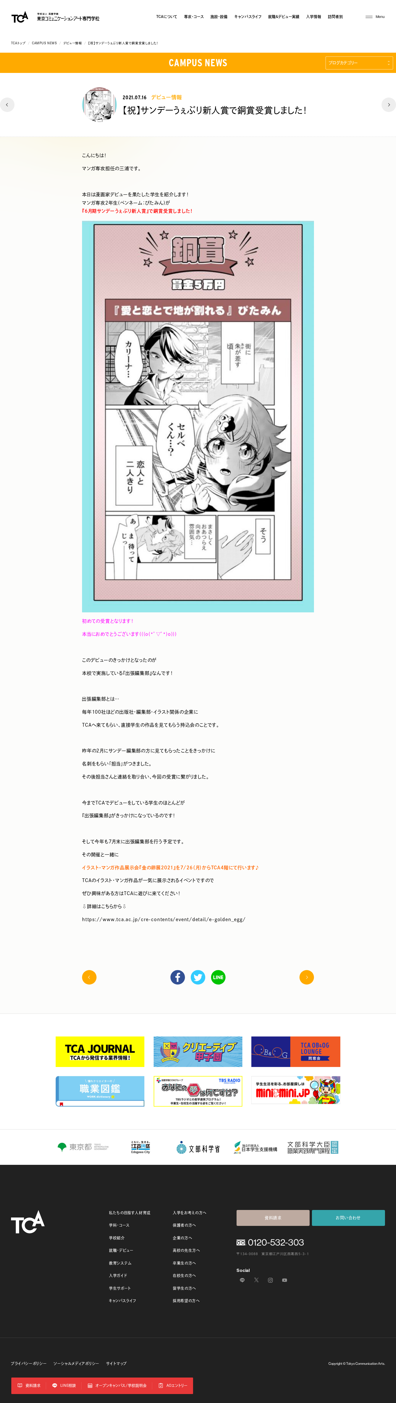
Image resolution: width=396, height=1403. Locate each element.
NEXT (389, 105)
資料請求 (273, 1218)
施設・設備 (219, 17)
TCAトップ (18, 43)
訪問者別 (335, 17)
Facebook (177, 977)
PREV (7, 105)
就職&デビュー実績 (283, 17)
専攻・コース (194, 17)
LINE (218, 977)
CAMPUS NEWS (44, 43)
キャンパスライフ (248, 17)
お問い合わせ (348, 1218)
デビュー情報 (72, 43)
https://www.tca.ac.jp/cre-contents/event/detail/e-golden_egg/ (164, 919)
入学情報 (313, 17)
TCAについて (166, 17)
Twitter (198, 977)
